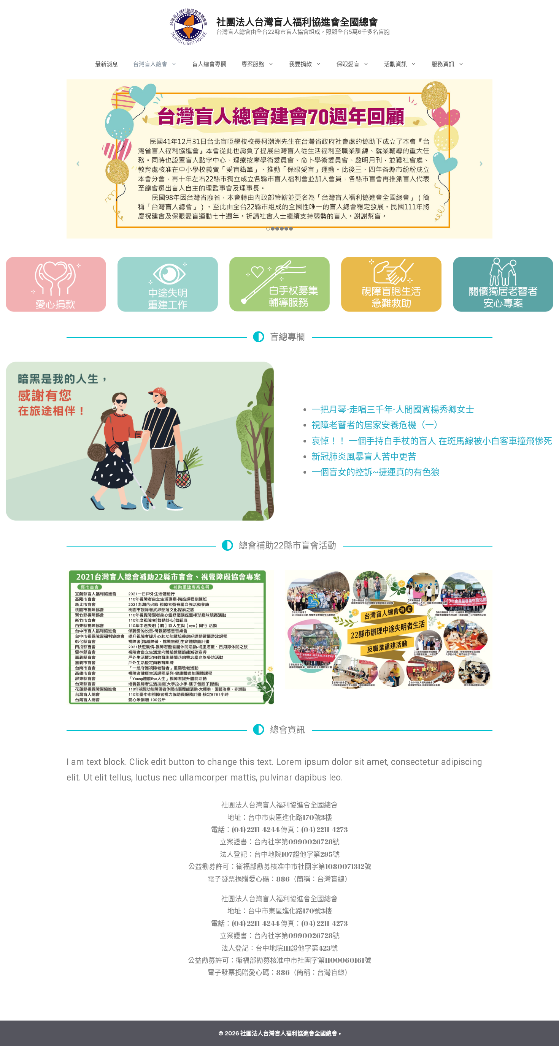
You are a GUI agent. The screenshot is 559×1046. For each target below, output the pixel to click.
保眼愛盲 (348, 64)
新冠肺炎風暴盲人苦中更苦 (363, 457)
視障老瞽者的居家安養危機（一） (377, 425)
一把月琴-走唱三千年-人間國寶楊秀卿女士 (392, 409)
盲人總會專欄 (209, 64)
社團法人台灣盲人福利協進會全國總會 (297, 22)
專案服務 (252, 64)
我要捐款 (300, 64)
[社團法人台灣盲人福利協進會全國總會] (189, 26)
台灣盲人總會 (150, 64)
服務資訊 (443, 64)
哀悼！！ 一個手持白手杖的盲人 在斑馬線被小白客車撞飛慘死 (431, 441)
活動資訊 (395, 64)
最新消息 (106, 64)
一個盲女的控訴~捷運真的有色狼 (375, 472)
